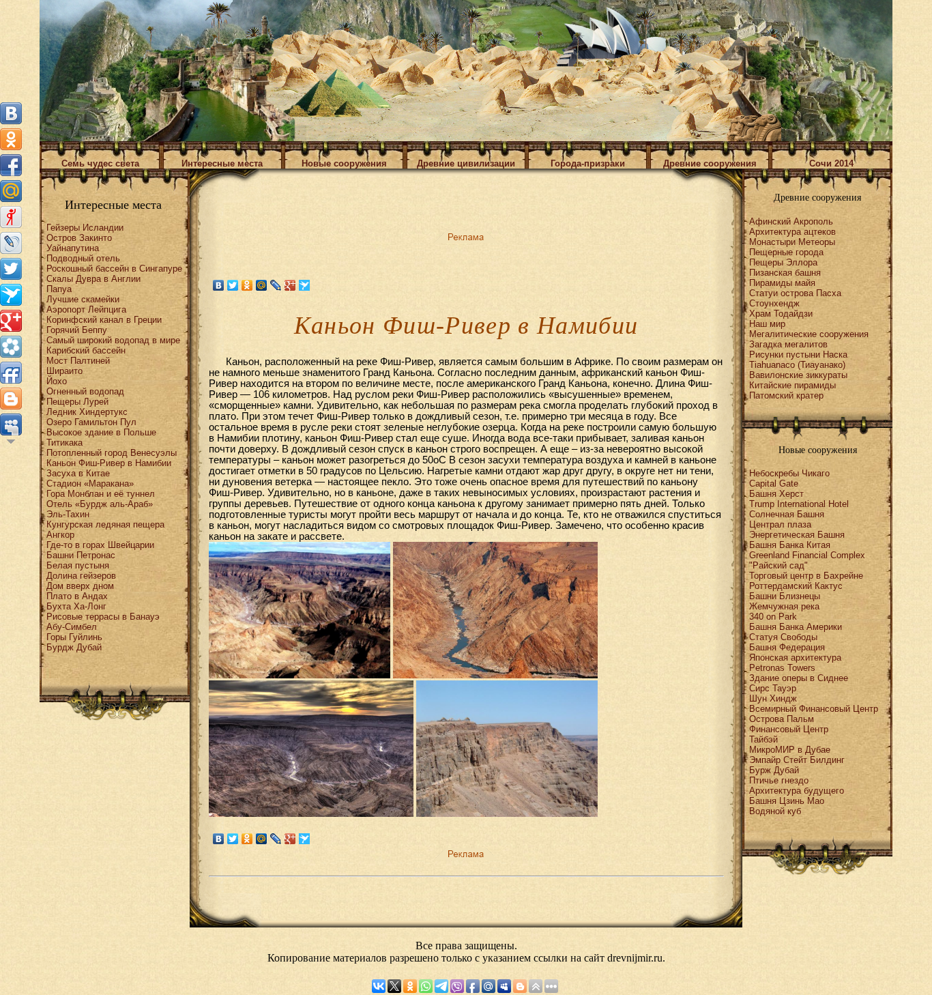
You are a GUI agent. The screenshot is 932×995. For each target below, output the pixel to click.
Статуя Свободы (783, 637)
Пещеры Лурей (77, 401)
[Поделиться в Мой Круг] (11, 347)
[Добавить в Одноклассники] (11, 139)
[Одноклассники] (247, 285)
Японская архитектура (795, 657)
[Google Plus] (290, 285)
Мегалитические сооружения (809, 334)
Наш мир (767, 324)
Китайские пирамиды (792, 385)
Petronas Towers (782, 668)
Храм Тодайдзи (781, 313)
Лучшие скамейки (82, 299)
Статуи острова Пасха (795, 293)
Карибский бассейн (86, 350)
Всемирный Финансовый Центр (813, 709)
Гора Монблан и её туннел (100, 494)
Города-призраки (588, 163)
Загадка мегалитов (788, 344)
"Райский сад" (778, 565)
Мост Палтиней (78, 361)
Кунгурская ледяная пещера (105, 524)
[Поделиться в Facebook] (11, 165)
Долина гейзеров (81, 576)
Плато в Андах (77, 596)
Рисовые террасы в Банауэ (103, 616)
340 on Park (773, 616)
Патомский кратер (786, 395)
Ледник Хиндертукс (87, 412)
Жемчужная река (784, 606)
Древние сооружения (710, 163)
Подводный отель (83, 258)
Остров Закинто (79, 238)
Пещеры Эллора (783, 262)
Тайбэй (763, 739)
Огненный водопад (85, 391)
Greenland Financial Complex (807, 555)
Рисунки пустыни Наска (798, 354)
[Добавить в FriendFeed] (11, 373)
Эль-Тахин (67, 514)
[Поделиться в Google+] (11, 321)
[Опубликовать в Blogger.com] (11, 398)
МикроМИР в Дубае (789, 750)
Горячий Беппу (76, 330)
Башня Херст (776, 494)
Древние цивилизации (466, 163)
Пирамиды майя (782, 283)
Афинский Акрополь (791, 221)
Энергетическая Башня (797, 535)
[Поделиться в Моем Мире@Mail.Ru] (11, 191)
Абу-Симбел (71, 627)
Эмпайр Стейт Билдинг (797, 760)
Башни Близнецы (784, 596)
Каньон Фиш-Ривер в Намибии (108, 463)
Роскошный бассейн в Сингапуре (114, 268)
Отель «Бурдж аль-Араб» (99, 504)
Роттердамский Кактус (796, 586)
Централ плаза (780, 524)
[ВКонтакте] (219, 285)
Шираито (64, 371)
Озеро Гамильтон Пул (91, 422)
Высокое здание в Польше (101, 432)
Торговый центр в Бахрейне (806, 576)
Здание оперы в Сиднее (798, 678)
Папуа (59, 289)
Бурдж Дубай (74, 647)
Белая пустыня (77, 565)
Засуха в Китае (78, 473)
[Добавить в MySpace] (11, 424)
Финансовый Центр (788, 729)
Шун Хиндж (773, 698)
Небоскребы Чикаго (789, 473)
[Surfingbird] (304, 285)
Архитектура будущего (796, 790)
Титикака (64, 442)
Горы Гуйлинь (74, 637)
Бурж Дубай (774, 770)
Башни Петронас (80, 555)
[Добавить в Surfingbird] (11, 295)
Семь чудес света (100, 163)
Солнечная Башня (786, 514)
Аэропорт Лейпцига (86, 309)
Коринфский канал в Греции (104, 320)
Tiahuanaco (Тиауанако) (797, 365)
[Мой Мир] (261, 285)
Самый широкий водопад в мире (113, 340)
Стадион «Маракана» (90, 483)
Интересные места (222, 163)
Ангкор (60, 535)
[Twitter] (233, 285)
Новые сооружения (344, 163)
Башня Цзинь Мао (786, 801)
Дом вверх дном (80, 586)
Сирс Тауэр (772, 688)
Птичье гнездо (779, 780)
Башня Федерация (787, 647)
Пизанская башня (785, 273)
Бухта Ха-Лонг (76, 606)
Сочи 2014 (831, 163)
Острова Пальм (781, 719)
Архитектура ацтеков (792, 232)
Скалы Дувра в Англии (93, 279)
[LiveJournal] (276, 285)
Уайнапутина (72, 248)
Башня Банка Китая (789, 545)
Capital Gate (773, 483)
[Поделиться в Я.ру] (11, 217)
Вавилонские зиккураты (798, 375)
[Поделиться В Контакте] (11, 113)
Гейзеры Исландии (84, 227)
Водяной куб (775, 811)
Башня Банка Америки (795, 627)
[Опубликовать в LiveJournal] (11, 243)
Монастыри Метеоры (792, 242)
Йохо (56, 381)
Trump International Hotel (799, 504)
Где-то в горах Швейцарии (100, 545)
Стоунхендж (774, 303)
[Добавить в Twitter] (11, 269)
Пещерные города (786, 252)
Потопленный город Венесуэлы (111, 453)
